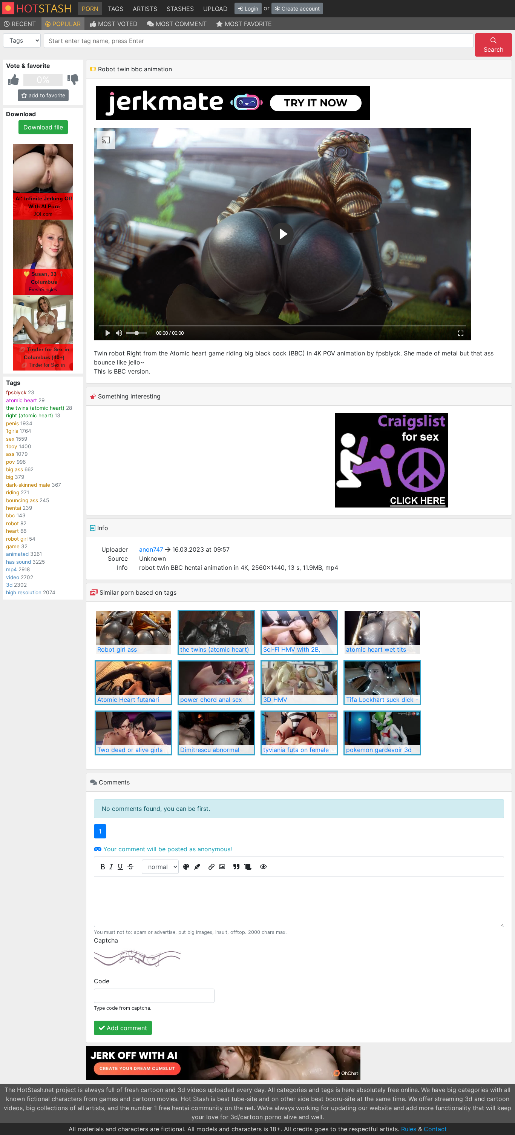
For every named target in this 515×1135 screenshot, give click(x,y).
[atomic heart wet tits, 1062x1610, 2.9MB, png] (382, 632)
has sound (18, 562)
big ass (14, 469)
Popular (66, 24)
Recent (23, 24)
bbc (10, 515)
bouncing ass (22, 500)
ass (10, 454)
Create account (300, 8)
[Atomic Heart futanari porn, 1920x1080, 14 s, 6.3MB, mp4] (133, 682)
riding (12, 492)
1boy (11, 446)
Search (493, 49)
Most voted (117, 24)
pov (10, 462)
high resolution (23, 592)
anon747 (151, 549)
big (9, 477)
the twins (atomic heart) (35, 408)
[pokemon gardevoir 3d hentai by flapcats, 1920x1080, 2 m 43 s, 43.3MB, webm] (382, 733)
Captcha (106, 940)
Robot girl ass (117, 649)
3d (9, 585)
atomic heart (21, 400)
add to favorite (46, 95)
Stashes (180, 8)
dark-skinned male (28, 485)
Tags (115, 8)
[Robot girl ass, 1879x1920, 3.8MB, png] (133, 632)
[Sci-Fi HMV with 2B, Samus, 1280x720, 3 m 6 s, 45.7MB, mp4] (299, 632)
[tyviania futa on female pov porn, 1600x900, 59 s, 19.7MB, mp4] (299, 733)
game (13, 546)
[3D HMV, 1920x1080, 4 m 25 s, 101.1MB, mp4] (299, 682)
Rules (408, 1129)
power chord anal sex (211, 699)
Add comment (126, 1028)
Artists (145, 8)
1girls (12, 431)
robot (12, 523)
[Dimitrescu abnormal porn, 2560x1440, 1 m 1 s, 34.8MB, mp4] (216, 733)
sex (10, 439)
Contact (435, 1129)
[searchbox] (260, 40)
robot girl (17, 539)
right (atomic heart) (29, 415)
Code (101, 981)
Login (250, 8)
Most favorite (247, 24)
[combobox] (259, 40)
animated (17, 554)
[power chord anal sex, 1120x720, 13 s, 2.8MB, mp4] (216, 682)
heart (12, 531)
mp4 (11, 569)
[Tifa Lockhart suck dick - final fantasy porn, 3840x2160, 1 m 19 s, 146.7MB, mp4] (382, 682)
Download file (43, 127)
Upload (215, 8)
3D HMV (275, 699)
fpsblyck (16, 392)
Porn (90, 8)
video (12, 577)
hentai (13, 508)
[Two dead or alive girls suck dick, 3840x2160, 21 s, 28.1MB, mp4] (133, 733)
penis (12, 423)
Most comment (180, 24)
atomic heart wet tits (376, 649)
